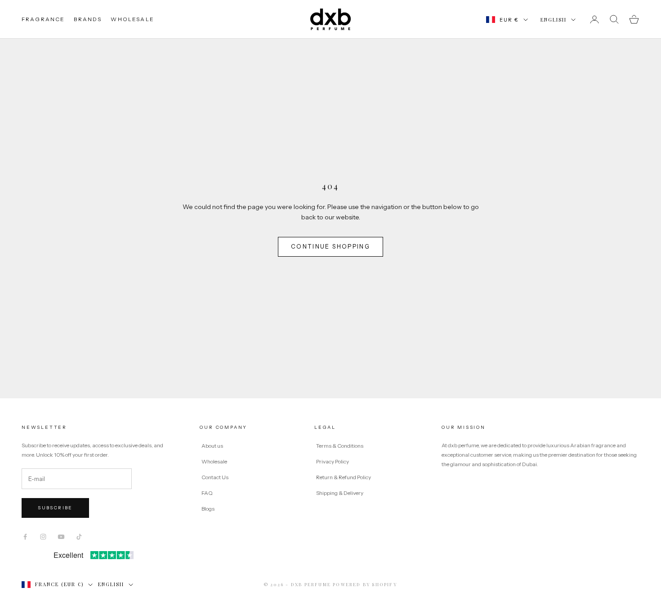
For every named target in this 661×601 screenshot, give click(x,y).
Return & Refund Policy (344, 477)
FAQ (207, 493)
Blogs (207, 508)
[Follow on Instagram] (43, 536)
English (553, 19)
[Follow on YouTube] (61, 536)
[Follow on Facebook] (25, 536)
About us (212, 445)
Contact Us (214, 477)
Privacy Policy (333, 461)
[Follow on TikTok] (79, 536)
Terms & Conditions (340, 445)
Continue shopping (330, 246)
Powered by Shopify (365, 584)
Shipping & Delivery (339, 493)
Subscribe (55, 508)
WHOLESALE (132, 19)
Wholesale (214, 461)
